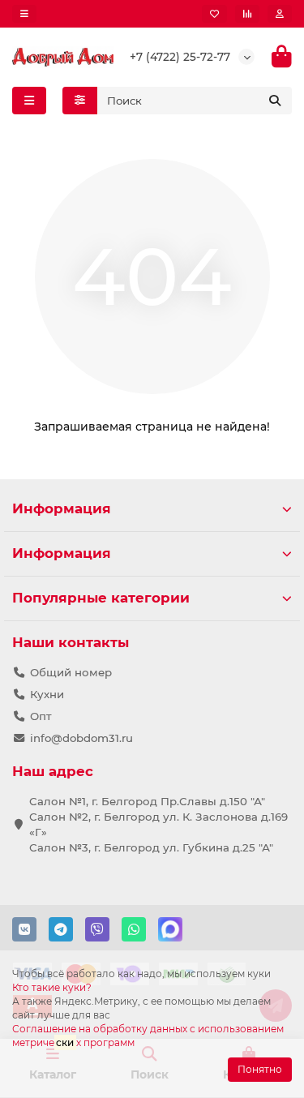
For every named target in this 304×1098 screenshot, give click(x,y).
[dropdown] (24, 14)
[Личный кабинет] (280, 14)
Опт (41, 716)
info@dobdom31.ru (81, 737)
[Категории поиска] (79, 100)
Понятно (260, 1069)
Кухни (47, 694)
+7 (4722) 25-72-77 (180, 56)
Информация (61, 508)
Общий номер (71, 672)
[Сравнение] (247, 14)
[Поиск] (275, 101)
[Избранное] (214, 14)
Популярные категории (101, 598)
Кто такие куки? (52, 987)
